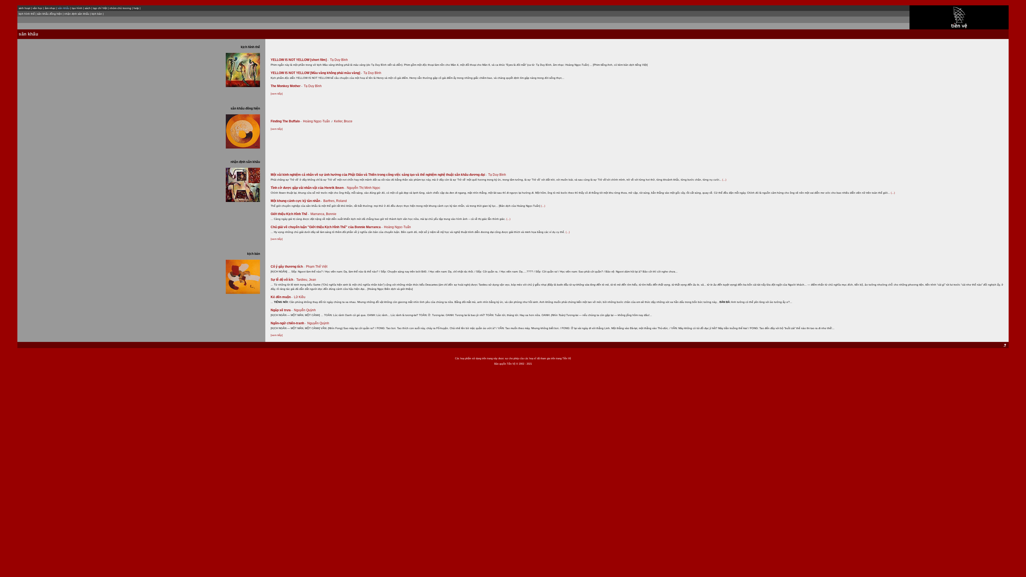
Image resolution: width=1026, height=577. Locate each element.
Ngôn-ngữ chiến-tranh (288, 323)
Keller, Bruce (343, 121)
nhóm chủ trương (120, 8)
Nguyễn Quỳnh (305, 310)
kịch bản (97, 13)
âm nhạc (50, 8)
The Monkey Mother (286, 86)
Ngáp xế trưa (281, 310)
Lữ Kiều (299, 297)
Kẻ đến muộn (281, 297)
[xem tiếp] (277, 93)
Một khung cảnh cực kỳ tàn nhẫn (296, 201)
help (136, 8)
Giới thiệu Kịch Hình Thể (290, 214)
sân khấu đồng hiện (49, 13)
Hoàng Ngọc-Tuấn (316, 121)
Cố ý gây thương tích (287, 266)
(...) (724, 179)
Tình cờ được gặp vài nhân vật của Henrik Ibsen (308, 188)
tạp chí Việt (100, 8)
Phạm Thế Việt (316, 266)
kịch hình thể (27, 13)
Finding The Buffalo (286, 121)
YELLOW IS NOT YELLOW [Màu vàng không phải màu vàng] (316, 73)
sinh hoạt (24, 8)
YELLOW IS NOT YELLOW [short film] (299, 60)
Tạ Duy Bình (339, 60)
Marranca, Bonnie (323, 214)
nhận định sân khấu (76, 13)
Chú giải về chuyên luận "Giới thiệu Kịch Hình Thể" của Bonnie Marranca (326, 227)
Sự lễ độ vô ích (283, 280)
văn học (37, 8)
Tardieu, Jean (306, 280)
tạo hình (77, 8)
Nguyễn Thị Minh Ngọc (363, 188)
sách (88, 8)
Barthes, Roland (335, 201)
